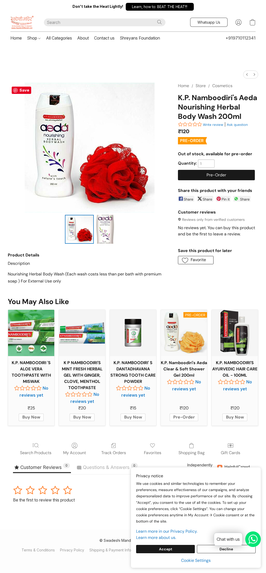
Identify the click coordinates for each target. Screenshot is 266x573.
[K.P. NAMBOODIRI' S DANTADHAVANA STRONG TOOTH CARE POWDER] (133, 333)
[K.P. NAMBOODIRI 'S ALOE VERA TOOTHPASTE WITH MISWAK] (31, 333)
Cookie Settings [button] (196, 560)
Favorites (152, 452)
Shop (32, 38)
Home (16, 38)
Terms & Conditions (38, 550)
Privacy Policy (72, 550)
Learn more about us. (156, 537)
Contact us (104, 38)
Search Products (35, 452)
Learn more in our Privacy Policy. (166, 531)
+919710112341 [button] (240, 38)
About (83, 38)
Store (201, 85)
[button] (160, 7)
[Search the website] (159, 22)
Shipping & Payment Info (110, 550)
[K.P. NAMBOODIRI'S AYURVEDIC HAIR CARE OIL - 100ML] (235, 333)
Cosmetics (222, 85)
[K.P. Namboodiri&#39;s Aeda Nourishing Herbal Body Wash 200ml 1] (105, 229)
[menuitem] (247, 74)
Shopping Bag (191, 452)
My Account (74, 452)
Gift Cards (230, 452)
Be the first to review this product (44, 500)
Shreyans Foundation (140, 38)
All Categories (59, 38)
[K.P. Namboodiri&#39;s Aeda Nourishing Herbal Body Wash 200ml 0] (79, 229)
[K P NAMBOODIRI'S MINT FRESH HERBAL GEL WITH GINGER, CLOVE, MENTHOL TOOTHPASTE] (82, 333)
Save (24, 90)
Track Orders (113, 452)
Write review (213, 125)
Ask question (237, 125)
